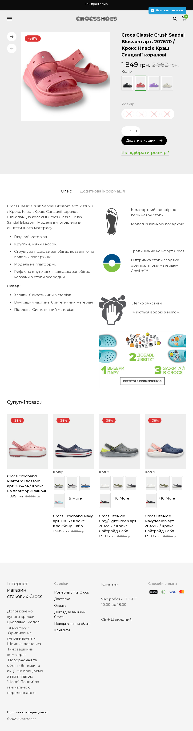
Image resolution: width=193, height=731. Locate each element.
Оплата (60, 605)
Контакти (62, 630)
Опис (66, 191)
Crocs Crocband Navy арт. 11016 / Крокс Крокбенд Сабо (73, 521)
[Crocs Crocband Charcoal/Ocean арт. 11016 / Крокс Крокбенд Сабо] (85, 483)
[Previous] (11, 48)
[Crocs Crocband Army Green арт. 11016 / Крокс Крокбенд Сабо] (59, 483)
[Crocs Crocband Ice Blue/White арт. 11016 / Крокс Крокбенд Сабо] (59, 500)
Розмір (127, 104)
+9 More (74, 498)
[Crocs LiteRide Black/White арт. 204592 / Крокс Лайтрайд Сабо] (105, 500)
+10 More (121, 498)
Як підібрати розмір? (145, 152)
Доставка (62, 599)
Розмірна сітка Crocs (71, 592)
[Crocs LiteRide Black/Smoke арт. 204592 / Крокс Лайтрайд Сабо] (131, 483)
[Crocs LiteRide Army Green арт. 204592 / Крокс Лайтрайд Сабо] (118, 483)
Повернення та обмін (72, 623)
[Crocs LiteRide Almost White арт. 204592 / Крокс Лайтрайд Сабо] (105, 483)
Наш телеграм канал (170, 10)
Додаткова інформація (102, 191)
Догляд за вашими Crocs (69, 614)
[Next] (11, 36)
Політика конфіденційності (28, 712)
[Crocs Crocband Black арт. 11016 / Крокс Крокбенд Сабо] (72, 483)
